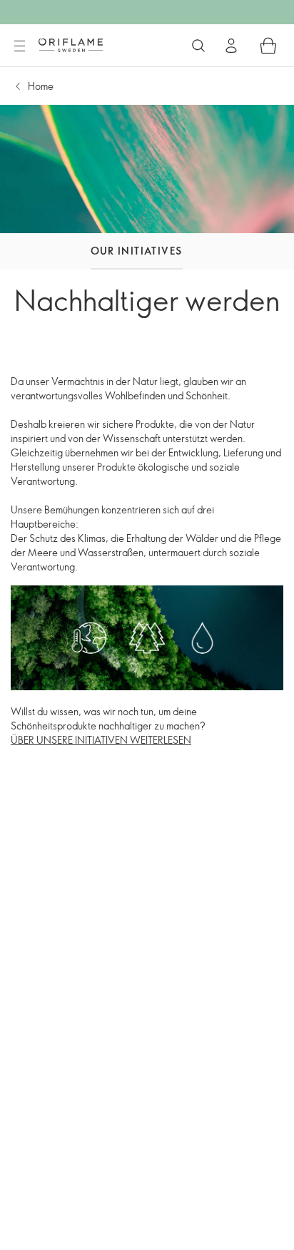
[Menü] (19, 46)
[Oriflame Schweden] (70, 45)
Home (41, 86)
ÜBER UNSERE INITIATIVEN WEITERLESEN (101, 740)
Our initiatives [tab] (137, 250)
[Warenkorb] (268, 46)
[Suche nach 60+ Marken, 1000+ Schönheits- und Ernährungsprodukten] (198, 45)
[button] (52, 251)
